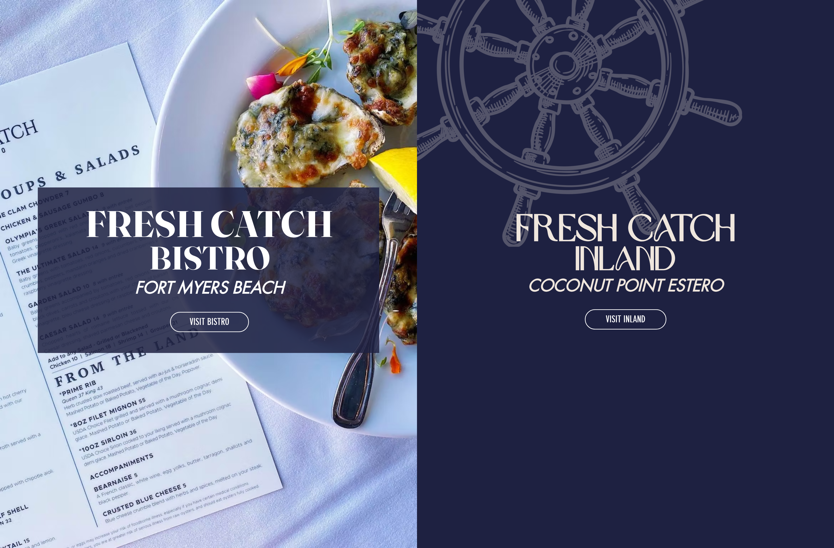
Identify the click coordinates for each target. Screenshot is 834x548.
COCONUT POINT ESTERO (625, 285)
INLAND (625, 259)
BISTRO (209, 258)
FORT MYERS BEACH (209, 287)
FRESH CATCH (209, 223)
